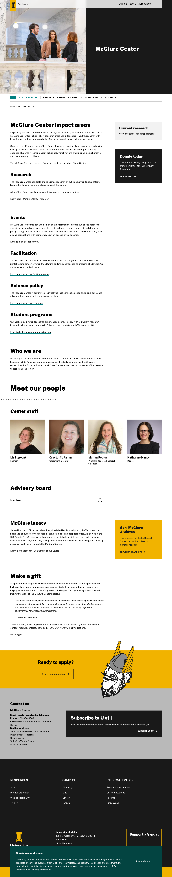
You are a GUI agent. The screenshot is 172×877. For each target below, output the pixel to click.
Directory (67, 787)
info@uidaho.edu (63, 843)
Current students (116, 792)
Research (48, 98)
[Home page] (13, 5)
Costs (133, 4)
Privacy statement (20, 792)
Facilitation (75, 98)
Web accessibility (20, 797)
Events (61, 98)
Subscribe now (146, 731)
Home (12, 106)
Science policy (93, 98)
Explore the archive (131, 552)
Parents (111, 797)
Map (64, 792)
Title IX (14, 803)
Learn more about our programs (26, 303)
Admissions (145, 4)
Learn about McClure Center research (29, 199)
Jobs (12, 787)
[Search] (19, 4)
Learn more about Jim (21, 550)
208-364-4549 (58, 628)
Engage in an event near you (24, 241)
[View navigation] (158, 4)
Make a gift (126, 176)
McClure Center (28, 98)
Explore (123, 4)
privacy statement (41, 869)
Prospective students (118, 787)
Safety (66, 797)
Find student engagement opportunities (30, 332)
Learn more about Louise (46, 550)
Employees (113, 803)
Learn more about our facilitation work (29, 274)
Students (110, 98)
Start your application (54, 674)
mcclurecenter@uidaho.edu (33, 628)
